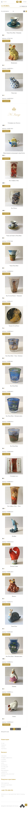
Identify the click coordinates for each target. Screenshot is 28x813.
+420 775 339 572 (7, 790)
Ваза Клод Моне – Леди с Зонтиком (14, 355)
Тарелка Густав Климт (14, 325)
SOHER (3, 768)
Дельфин (14, 536)
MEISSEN (3, 756)
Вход (25, 1)
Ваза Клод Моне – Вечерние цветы (14, 416)
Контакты (4, 748)
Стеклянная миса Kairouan (14, 123)
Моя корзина (5, 783)
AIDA (2, 763)
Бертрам (14, 596)
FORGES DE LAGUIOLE (7, 774)
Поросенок (14, 93)
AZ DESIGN (4, 765)
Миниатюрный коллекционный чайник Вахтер (14, 153)
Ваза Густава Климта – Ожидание (14, 295)
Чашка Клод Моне (14, 265)
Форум (3, 786)
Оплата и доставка (6, 785)
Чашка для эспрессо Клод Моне (14, 235)
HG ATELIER (4, 766)
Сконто (14, 716)
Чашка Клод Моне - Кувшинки (14, 32)
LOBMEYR (4, 772)
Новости (3, 745)
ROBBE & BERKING (6, 757)
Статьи (3, 746)
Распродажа (4, 770)
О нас (2, 743)
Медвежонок (14, 62)
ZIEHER (3, 775)
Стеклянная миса (14, 476)
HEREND (3, 761)
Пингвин (14, 686)
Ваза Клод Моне (14, 385)
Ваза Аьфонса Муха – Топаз (14, 506)
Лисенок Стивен (14, 566)
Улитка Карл (14, 626)
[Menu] (2, 1)
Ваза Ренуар (14, 208)
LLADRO (3, 759)
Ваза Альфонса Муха (14, 180)
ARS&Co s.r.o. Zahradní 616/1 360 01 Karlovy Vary (13, 795)
